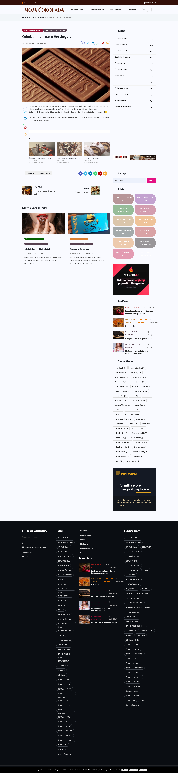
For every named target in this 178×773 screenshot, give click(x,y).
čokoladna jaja (120, 438)
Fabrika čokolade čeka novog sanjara (104, 622)
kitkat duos (147, 386)
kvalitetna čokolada (122, 391)
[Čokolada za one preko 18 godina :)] (42, 149)
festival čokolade (44, 173)
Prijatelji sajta (85, 535)
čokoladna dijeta (121, 433)
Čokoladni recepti (77, 10)
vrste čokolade (137, 414)
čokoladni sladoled (122, 456)
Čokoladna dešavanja (39, 17)
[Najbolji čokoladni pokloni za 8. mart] (69, 149)
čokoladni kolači (140, 447)
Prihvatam (125, 770)
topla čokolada (120, 414)
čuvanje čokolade (132, 461)
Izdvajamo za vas (134, 82)
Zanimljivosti (131, 10)
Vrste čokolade (115, 10)
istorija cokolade (121, 386)
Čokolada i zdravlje (134, 51)
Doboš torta (130, 326)
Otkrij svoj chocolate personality (46, 3)
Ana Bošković (77, 253)
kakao (135, 386)
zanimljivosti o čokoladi (123, 419)
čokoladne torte (141, 442)
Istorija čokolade (134, 76)
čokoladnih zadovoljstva (99, 106)
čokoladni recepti (140, 452)
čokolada (31, 173)
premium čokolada (138, 400)
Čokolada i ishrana (134, 38)
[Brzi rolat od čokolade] (97, 149)
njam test (135, 396)
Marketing (84, 544)
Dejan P (29, 253)
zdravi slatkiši (120, 424)
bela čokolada (120, 368)
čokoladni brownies (122, 447)
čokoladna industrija (139, 433)
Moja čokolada (120, 396)
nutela (147, 396)
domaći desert (120, 382)
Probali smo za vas (134, 88)
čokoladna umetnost (122, 442)
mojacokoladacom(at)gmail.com (35, 547)
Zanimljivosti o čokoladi (134, 107)
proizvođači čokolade (122, 405)
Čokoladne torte (134, 63)
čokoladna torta (137, 438)
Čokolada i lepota (134, 45)
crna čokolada (120, 372)
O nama (83, 539)
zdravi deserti (141, 419)
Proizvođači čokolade (97, 10)
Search (151, 180)
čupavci (118, 461)
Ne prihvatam (133, 770)
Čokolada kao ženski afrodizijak (37, 249)
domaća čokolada (139, 377)
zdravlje (134, 424)
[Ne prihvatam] (175, 770)
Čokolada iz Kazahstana (79, 249)
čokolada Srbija (138, 428)
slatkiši (118, 410)
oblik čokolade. (120, 400)
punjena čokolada (141, 405)
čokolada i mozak (121, 428)
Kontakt (83, 553)
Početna (25, 17)
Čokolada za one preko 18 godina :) (41, 158)
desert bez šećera (121, 377)
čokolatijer (138, 456)
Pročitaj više (143, 770)
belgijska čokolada (137, 368)
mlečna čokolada (140, 391)
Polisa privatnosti (87, 548)
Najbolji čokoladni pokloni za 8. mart (69, 158)
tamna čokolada (132, 410)
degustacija (136, 372)
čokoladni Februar (36, 112)
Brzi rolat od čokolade (91, 158)
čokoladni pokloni (121, 452)
